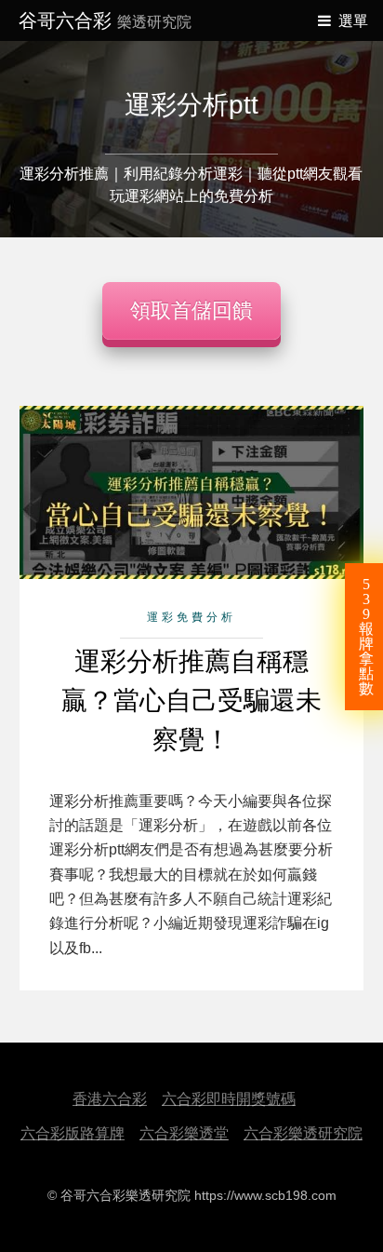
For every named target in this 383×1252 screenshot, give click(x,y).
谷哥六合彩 (105, 20)
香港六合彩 (110, 1099)
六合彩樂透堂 (184, 1133)
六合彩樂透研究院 (303, 1133)
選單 (353, 21)
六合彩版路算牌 (72, 1133)
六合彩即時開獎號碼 (229, 1099)
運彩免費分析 (191, 617)
